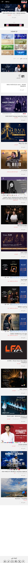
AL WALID (24, 170)
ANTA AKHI (24, 253)
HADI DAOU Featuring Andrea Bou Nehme (16, 116)
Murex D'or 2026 (23, 143)
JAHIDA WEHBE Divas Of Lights (18, 334)
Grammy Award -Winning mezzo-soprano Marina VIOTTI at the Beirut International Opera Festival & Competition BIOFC (14, 198)
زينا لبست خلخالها (22, 307)
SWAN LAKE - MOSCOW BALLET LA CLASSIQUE (17, 417)
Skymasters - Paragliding (21, 498)
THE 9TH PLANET (22, 226)
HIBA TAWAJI (23, 389)
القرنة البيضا (24, 280)
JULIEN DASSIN (22, 444)
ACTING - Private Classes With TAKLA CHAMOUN (17, 361)
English (6, 1)
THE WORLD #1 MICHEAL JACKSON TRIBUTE (14, 471)
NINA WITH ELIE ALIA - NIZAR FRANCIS (14, 13)
